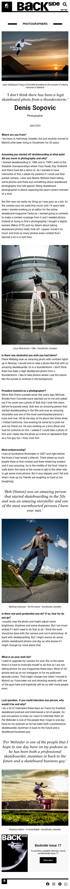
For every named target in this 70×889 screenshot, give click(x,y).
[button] (65, 4)
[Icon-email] (65, 884)
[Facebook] (47, 884)
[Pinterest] (59, 884)
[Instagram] (53, 884)
